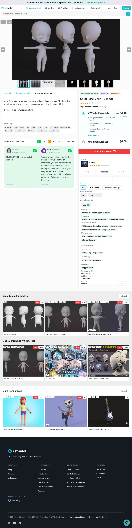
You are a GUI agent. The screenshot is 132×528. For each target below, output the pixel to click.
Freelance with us (73, 478)
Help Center (12, 478)
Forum (99, 478)
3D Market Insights (74, 474)
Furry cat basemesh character (55, 429)
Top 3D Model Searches (76, 482)
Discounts (41, 491)
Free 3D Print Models (45, 486)
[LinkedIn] (10, 523)
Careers (11, 474)
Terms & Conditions (77, 517)
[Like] (87, 179)
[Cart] (109, 8)
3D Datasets (42, 474)
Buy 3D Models (43, 465)
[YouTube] (15, 523)
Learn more (92, 135)
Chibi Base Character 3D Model (13, 379)
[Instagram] (20, 523)
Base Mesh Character (10, 334)
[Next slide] (129, 49)
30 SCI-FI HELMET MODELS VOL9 (98, 379)
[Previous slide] (3, 49)
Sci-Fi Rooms (50, 379)
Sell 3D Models (72, 465)
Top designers (101, 469)
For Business (42, 469)
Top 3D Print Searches (75, 486)
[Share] (121, 179)
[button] (124, 14)
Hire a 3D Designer (45, 478)
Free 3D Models (43, 482)
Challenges (100, 473)
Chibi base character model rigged (99, 334)
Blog (10, 469)
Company (11, 465)
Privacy (90, 517)
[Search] (128, 14)
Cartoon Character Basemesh (13, 429)
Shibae (92, 162)
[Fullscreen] (3, 22)
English (100, 517)
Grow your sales (73, 469)
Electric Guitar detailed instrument (99, 429)
